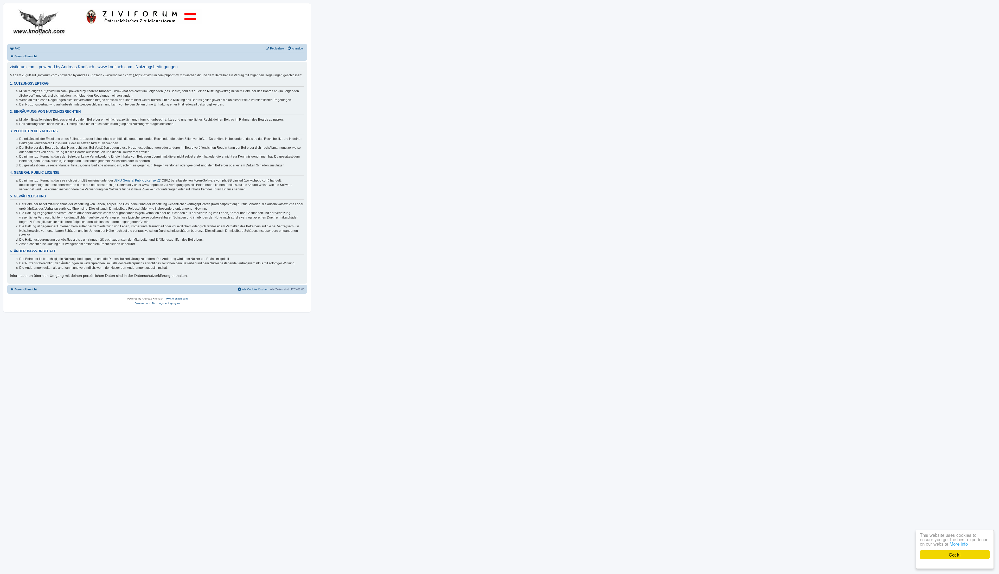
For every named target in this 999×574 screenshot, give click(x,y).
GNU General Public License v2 (137, 180)
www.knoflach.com (177, 298)
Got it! (955, 554)
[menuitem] (15, 48)
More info (959, 543)
